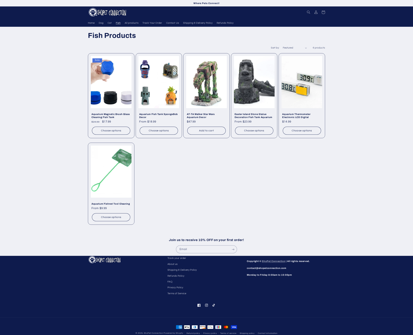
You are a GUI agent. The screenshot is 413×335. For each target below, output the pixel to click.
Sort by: (275, 48)
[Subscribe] (233, 249)
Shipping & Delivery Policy (182, 270)
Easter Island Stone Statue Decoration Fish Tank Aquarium (253, 115)
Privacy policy (210, 333)
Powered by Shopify (173, 333)
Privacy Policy (175, 287)
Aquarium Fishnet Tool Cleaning (110, 203)
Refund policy (193, 333)
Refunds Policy (175, 276)
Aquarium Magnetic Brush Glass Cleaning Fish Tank (110, 115)
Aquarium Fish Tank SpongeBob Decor (158, 115)
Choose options (111, 130)
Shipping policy (247, 333)
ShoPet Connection (273, 261)
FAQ (169, 282)
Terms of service (228, 333)
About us (172, 264)
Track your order (176, 258)
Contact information (267, 333)
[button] (308, 12)
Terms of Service (176, 293)
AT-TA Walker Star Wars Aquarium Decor (201, 115)
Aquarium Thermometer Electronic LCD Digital (296, 115)
